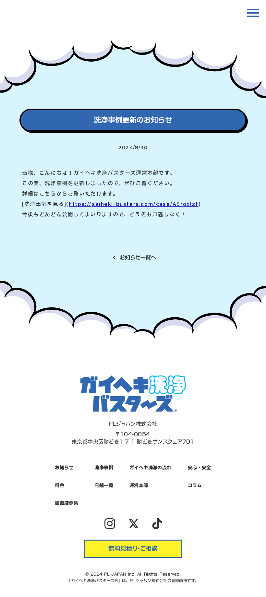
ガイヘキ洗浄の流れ (150, 467)
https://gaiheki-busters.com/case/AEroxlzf (134, 204)
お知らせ (64, 467)
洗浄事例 (103, 467)
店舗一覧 (103, 485)
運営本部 (138, 485)
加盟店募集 (66, 502)
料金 (59, 485)
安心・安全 (199, 467)
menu (253, 13)
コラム (195, 485)
